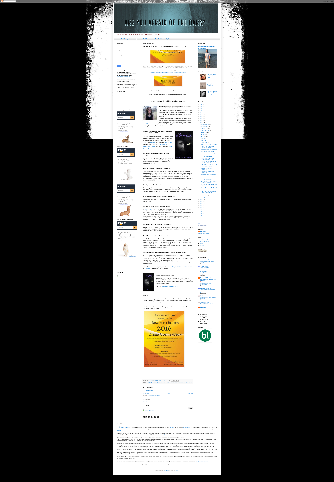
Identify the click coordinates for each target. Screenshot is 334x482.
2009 (201, 211)
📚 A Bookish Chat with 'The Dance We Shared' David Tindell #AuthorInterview (207, 283)
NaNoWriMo (148, 209)
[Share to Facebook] (176, 381)
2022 (201, 110)
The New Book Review (205, 296)
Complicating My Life (204, 267)
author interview (159, 382)
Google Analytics (187, 427)
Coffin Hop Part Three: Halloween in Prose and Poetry (212, 93)
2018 (201, 118)
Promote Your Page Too (203, 225)
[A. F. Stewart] (199, 224)
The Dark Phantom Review (206, 288)
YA (186, 382)
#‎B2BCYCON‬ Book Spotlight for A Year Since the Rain (209, 165)
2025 (201, 104)
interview (183, 382)
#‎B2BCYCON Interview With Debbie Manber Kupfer (207, 159)
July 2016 (203, 134)
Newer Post (146, 393)
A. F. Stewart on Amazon (205, 240)
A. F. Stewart (201, 222)
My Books (169, 39)
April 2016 (203, 140)
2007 (201, 216)
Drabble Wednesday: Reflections (208, 144)
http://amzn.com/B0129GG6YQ (170, 286)
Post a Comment (149, 390)
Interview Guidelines (143, 39)
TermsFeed (119, 430)
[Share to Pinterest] (178, 381)
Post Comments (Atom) (154, 395)
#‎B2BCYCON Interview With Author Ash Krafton (207, 147)
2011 (201, 207)
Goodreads (147, 268)
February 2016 (204, 195)
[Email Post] (169, 380)
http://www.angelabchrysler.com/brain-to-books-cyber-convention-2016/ (168, 72)
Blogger (177, 470)
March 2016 (204, 142)
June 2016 (203, 136)
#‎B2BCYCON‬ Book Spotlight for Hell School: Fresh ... (208, 162)
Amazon (189, 266)
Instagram (202, 245)
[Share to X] (175, 381)
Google (172, 427)
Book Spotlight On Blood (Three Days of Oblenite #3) (208, 182)
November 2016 (205, 126)
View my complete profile (204, 233)
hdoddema (166, 470)
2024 (201, 106)
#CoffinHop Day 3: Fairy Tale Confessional (211, 84)
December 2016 (205, 124)
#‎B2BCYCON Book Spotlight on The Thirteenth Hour (208, 192)
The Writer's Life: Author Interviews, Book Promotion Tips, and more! (208, 279)
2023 (201, 108)
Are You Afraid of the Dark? (123, 427)
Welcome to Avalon (204, 241)
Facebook (179, 266)
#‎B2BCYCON (149, 382)
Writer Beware (203, 271)
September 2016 (205, 130)
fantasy (179, 382)
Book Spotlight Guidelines (128, 39)
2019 (201, 116)
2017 (201, 120)
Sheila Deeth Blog (204, 302)
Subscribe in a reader (148, 402)
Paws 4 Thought (171, 266)
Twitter (185, 266)
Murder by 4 (203, 307)
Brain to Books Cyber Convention (170, 382)
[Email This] (171, 381)
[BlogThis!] (173, 381)
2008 (201, 213)
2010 (201, 209)
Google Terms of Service (202, 461)
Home (116, 39)
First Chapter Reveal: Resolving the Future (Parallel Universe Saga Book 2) (208, 291)
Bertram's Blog (204, 266)
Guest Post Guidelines (158, 39)
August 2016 (204, 132)
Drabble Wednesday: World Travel (209, 149)
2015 (201, 199)
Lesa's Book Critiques (205, 260)
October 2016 (204, 128)
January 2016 (204, 197)
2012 (201, 205)
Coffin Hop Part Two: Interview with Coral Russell (211, 76)
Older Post (190, 393)
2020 (201, 114)
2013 (201, 203)
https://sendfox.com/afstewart (123, 76)
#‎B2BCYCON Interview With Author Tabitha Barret (207, 155)
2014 (201, 201)
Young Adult (189, 382)
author (154, 382)
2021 (201, 112)
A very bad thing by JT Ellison (206, 303)
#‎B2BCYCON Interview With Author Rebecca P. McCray (208, 152)
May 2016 (203, 138)
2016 (201, 122)
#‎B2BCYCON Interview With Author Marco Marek (207, 178)
